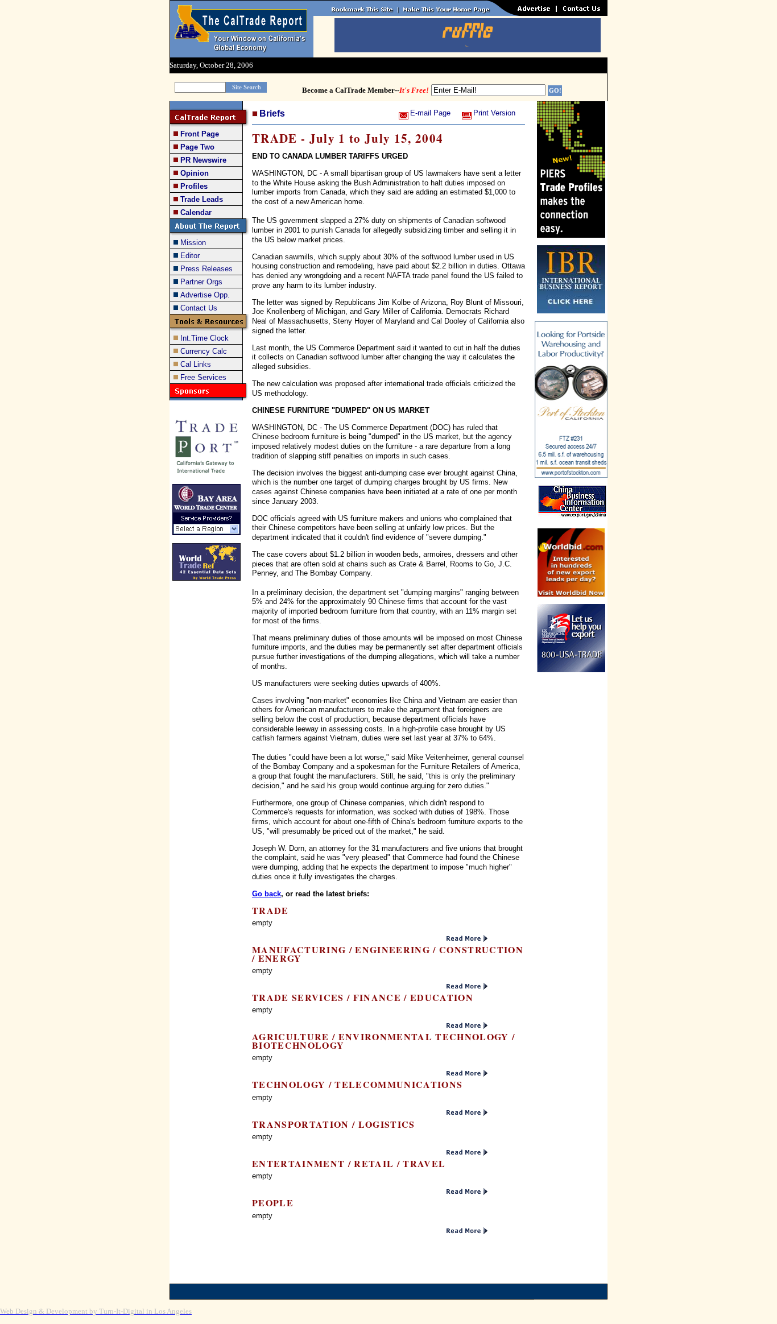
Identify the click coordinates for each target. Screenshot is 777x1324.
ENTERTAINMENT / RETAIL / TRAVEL (348, 1163)
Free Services (203, 377)
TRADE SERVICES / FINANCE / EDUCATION (362, 997)
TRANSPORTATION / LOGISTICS (333, 1124)
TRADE (270, 910)
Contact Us (198, 308)
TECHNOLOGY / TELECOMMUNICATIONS (357, 1084)
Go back (266, 893)
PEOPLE (273, 1202)
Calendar (196, 212)
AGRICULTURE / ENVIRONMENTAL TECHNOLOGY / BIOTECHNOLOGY (383, 1040)
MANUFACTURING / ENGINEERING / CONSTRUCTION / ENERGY (387, 953)
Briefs (272, 113)
